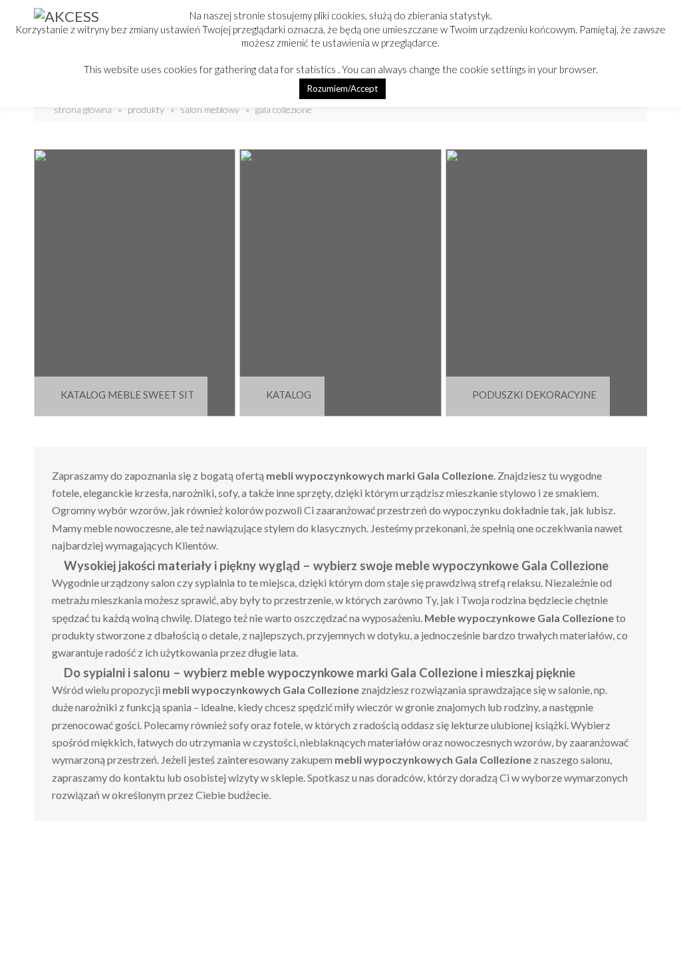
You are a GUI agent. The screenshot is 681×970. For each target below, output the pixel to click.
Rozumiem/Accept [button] (342, 88)
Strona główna (82, 109)
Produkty (146, 109)
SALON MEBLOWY (209, 109)
